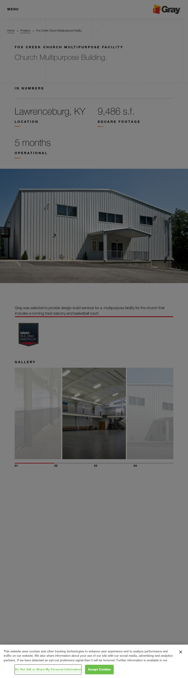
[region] (94, 661)
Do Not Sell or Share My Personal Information (48, 669)
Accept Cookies (99, 669)
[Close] (181, 652)
